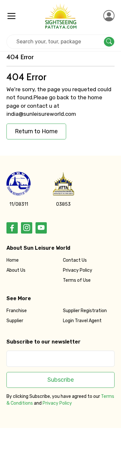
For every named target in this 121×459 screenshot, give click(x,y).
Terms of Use (77, 280)
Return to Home (36, 131)
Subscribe (60, 379)
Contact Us (75, 260)
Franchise (16, 310)
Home (12, 260)
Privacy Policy (77, 270)
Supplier (14, 320)
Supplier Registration (85, 310)
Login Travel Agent (82, 320)
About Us (15, 270)
